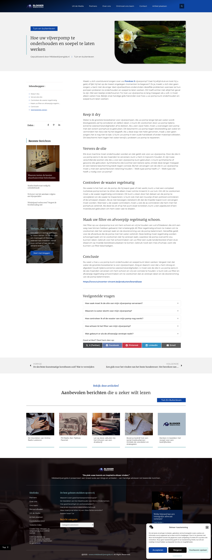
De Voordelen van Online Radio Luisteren (39, 439)
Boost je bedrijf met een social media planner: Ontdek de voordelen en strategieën (138, 441)
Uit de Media (78, 6)
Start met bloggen (41, 253)
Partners (93, 6)
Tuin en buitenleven (44, 28)
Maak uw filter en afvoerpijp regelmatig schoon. (45, 103)
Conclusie (35, 107)
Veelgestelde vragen (39, 110)
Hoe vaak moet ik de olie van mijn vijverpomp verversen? (132, 303)
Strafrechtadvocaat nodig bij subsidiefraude (39, 187)
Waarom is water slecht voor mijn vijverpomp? (132, 311)
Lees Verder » (158, 522)
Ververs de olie (36, 97)
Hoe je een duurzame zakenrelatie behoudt (77, 507)
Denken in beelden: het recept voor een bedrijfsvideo (170, 440)
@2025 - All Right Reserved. (106, 554)
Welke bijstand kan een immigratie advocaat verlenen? (164, 516)
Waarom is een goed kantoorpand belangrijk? (78, 498)
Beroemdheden (36, 509)
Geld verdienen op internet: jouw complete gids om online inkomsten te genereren (40, 540)
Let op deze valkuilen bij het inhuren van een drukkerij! (104, 440)
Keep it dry (35, 94)
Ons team (33, 505)
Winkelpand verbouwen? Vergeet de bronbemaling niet (42, 203)
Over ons (106, 6)
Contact (143, 6)
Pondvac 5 (130, 81)
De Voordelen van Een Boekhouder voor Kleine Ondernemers (84, 501)
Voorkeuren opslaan (198, 550)
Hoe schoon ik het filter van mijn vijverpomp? (132, 326)
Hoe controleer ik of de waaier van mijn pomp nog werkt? (132, 318)
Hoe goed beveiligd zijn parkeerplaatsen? (77, 504)
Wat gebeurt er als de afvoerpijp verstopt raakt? (132, 334)
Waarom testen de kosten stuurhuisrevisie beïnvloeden (42, 176)
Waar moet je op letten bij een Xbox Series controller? (81, 510)
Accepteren (158, 550)
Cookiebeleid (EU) (37, 521)
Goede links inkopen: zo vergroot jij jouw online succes (39, 531)
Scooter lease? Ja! (67, 513)
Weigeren (177, 550)
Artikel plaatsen (159, 6)
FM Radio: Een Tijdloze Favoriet (71, 439)
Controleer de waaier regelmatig (44, 100)
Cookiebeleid (177, 556)
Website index (35, 525)
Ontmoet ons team (125, 6)
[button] (207, 527)
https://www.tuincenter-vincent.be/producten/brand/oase (112, 282)
